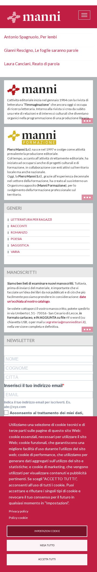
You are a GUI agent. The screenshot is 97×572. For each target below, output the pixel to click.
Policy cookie (18, 518)
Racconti (19, 226)
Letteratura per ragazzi (31, 219)
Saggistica (20, 245)
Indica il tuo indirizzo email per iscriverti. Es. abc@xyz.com (37, 404)
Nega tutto (47, 545)
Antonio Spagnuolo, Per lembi (30, 36)
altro (89, 197)
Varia (15, 252)
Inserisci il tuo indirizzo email (33, 386)
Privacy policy (18, 511)
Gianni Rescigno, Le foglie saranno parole (41, 50)
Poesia (16, 239)
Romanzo (19, 232)
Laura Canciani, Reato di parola (32, 63)
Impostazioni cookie (47, 531)
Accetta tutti (47, 559)
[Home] (34, 16)
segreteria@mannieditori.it (65, 322)
